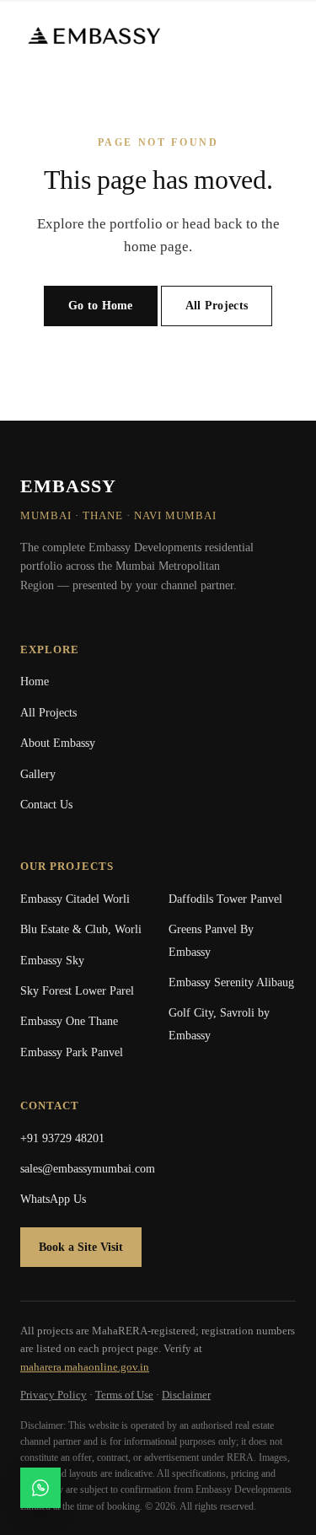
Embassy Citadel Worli (75, 899)
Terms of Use (124, 1394)
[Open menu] (282, 35)
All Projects (216, 305)
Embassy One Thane (69, 1021)
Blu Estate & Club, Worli (81, 929)
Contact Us (46, 804)
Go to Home (100, 305)
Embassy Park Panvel (71, 1052)
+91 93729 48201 (62, 1138)
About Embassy (57, 743)
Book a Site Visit (81, 1247)
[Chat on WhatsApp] (40, 1488)
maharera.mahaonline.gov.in (84, 1367)
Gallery (38, 774)
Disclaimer (186, 1394)
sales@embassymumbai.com (87, 1168)
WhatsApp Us (53, 1199)
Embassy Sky (52, 960)
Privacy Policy (53, 1394)
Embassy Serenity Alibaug (231, 982)
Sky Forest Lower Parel (77, 991)
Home (34, 681)
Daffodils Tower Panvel (225, 899)
